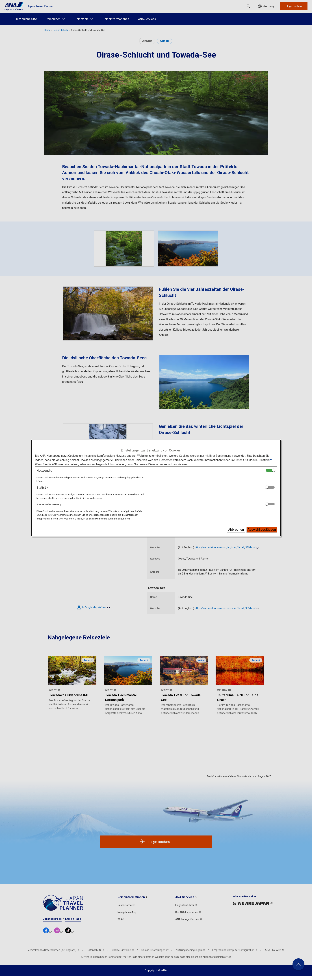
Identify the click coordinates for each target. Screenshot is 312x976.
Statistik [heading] (42, 487)
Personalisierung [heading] (48, 504)
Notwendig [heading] (44, 470)
